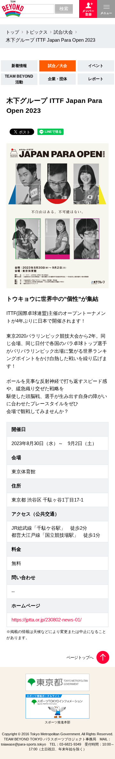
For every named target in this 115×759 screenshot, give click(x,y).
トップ (12, 32)
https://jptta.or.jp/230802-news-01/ (46, 619)
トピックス (36, 32)
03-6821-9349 (70, 744)
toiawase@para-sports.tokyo (23, 744)
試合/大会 (63, 32)
